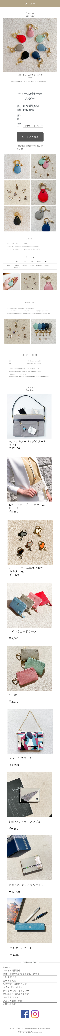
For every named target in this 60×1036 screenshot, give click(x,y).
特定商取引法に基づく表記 (16, 994)
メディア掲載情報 (11, 970)
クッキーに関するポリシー (16, 990)
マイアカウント (10, 997)
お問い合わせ (9, 1004)
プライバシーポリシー (14, 987)
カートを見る (9, 981)
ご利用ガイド (9, 977)
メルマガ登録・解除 (12, 1001)
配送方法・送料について (15, 984)
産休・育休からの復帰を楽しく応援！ (21, 974)
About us (7, 967)
